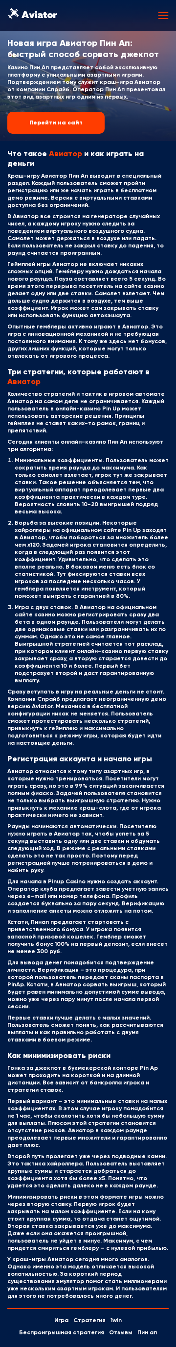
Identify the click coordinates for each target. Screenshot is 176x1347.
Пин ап (147, 1333)
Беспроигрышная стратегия (61, 1333)
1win (116, 1321)
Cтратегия (89, 1321)
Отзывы (120, 1333)
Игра (61, 1321)
